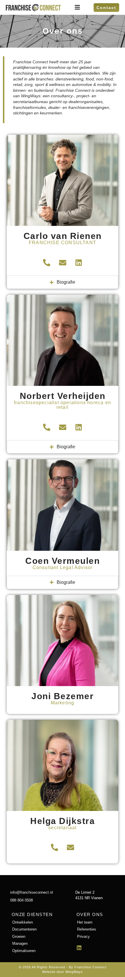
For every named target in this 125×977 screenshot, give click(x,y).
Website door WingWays (62, 972)
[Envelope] (62, 262)
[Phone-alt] (46, 262)
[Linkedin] (78, 262)
